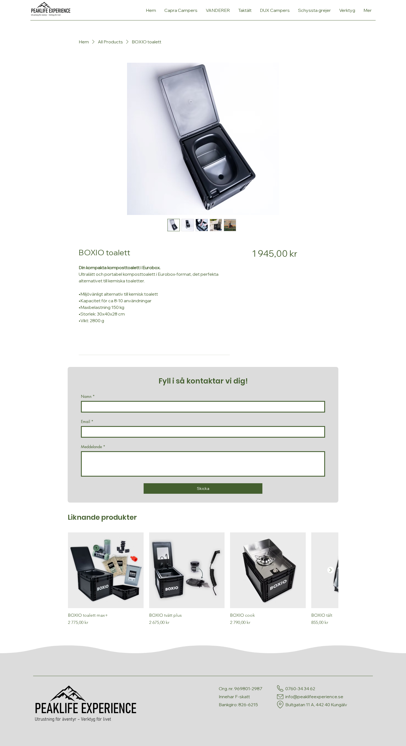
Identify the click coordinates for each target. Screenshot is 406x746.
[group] (203, 582)
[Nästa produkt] (330, 570)
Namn (88, 396)
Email (87, 421)
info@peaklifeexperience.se (314, 696)
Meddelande (93, 446)
